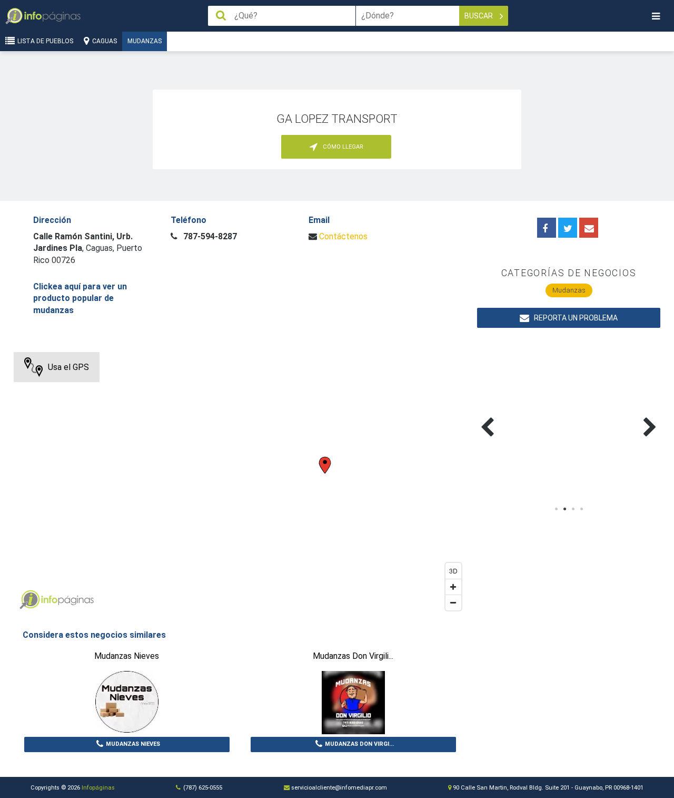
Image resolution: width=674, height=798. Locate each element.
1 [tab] (556, 509)
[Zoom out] (453, 602)
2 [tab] (564, 509)
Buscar (479, 16)
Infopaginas (29, 599)
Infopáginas (98, 787)
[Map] (240, 484)
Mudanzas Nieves (133, 744)
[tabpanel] (523, 415)
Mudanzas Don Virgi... (359, 744)
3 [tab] (573, 509)
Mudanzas (144, 41)
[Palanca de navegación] (655, 16)
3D (453, 570)
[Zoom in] (453, 587)
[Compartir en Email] (588, 228)
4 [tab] (581, 509)
